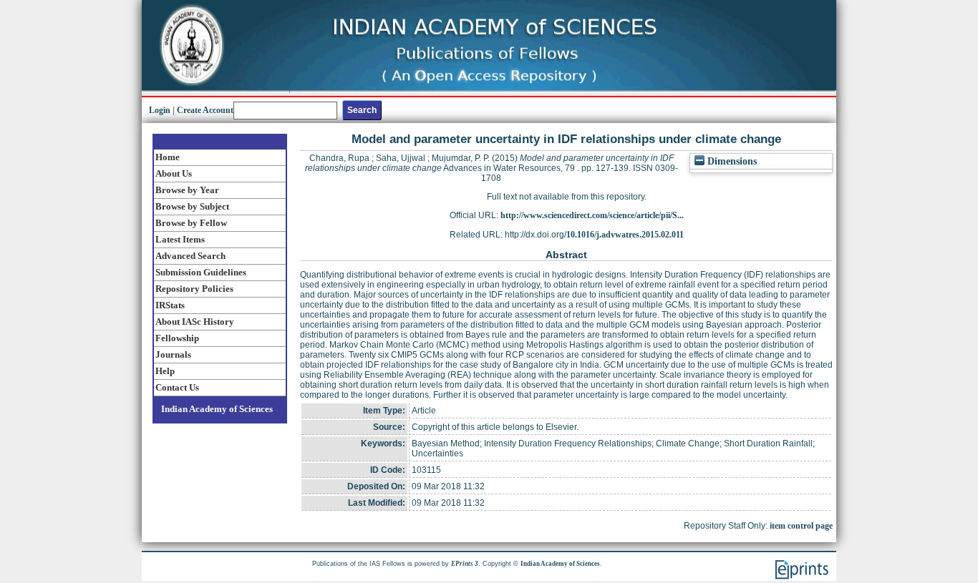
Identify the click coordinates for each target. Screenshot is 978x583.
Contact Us (177, 387)
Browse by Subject (192, 206)
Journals (173, 354)
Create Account (205, 110)
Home (167, 157)
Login (159, 110)
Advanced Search (190, 255)
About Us (173, 173)
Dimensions (731, 161)
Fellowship (177, 338)
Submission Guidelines (200, 272)
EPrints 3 (464, 563)
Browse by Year (187, 190)
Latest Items (180, 239)
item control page (801, 526)
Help (165, 371)
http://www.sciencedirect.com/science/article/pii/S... (592, 215)
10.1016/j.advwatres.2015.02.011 (625, 235)
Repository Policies (194, 288)
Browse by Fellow (191, 222)
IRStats (170, 305)
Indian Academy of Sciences (217, 408)
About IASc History (194, 321)
